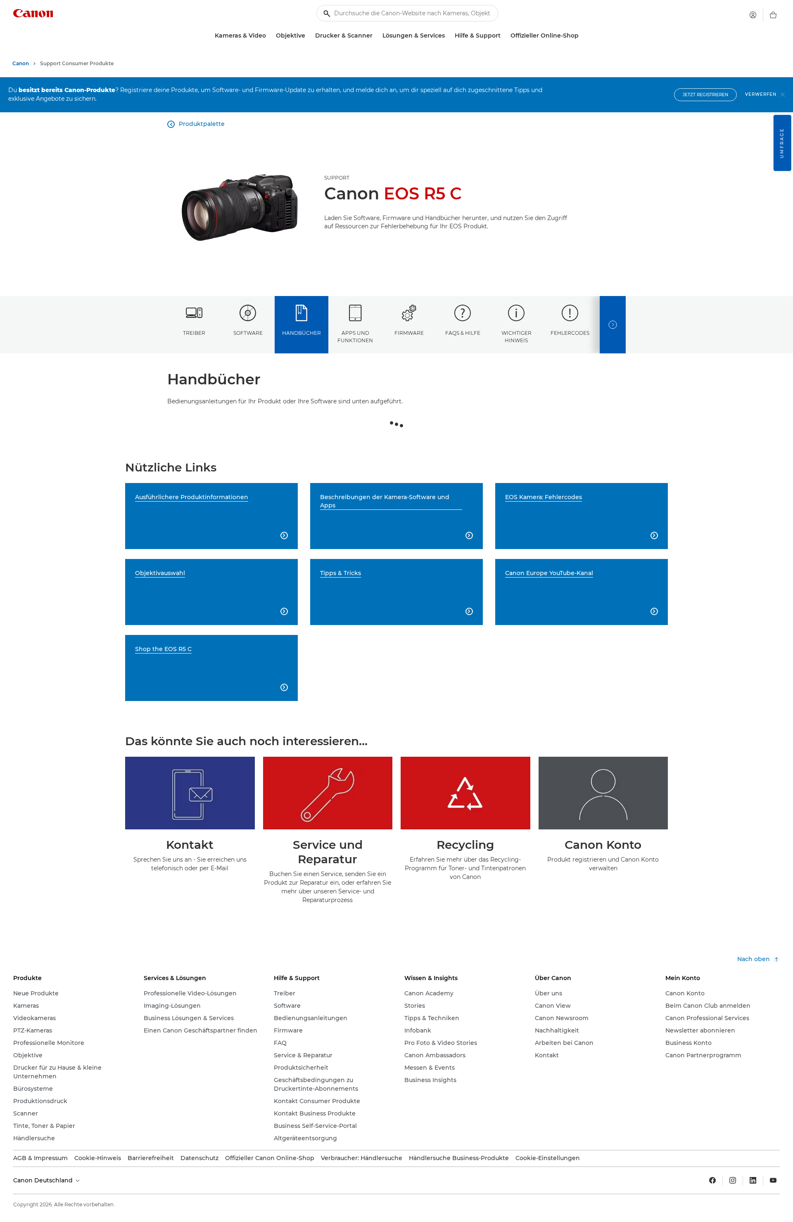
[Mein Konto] (753, 14)
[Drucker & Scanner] (376, 35)
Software (248, 333)
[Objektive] (308, 35)
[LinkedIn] (753, 1180)
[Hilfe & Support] (504, 35)
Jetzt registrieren (705, 94)
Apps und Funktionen (355, 336)
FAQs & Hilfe (462, 333)
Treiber (194, 333)
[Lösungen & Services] (448, 35)
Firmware (409, 333)
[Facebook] (712, 1180)
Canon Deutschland (43, 1180)
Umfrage (782, 143)
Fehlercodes (570, 333)
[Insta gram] (732, 1180)
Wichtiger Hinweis (516, 336)
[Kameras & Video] (269, 35)
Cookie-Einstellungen (547, 1158)
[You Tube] (773, 1180)
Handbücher (301, 333)
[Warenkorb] (773, 14)
